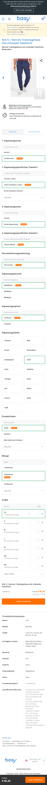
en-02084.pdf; (30, 683)
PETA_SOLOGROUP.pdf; (34, 701)
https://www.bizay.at (12, 27)
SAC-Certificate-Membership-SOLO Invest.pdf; (32, 706)
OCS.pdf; (29, 699)
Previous (3, 77)
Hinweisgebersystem (23, 769)
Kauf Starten (23, 601)
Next (43, 77)
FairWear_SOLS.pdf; (32, 692)
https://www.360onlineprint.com (16, 34)
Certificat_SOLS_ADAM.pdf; (35, 690)
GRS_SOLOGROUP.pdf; (33, 697)
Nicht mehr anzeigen (24, 10)
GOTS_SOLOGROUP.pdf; (34, 694)
